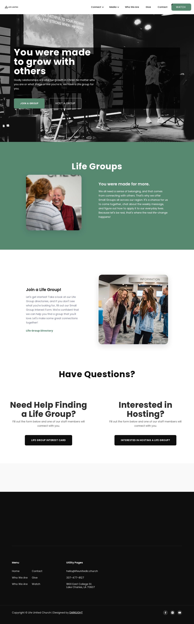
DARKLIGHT (76, 612)
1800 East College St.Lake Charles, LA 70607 (80, 585)
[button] (97, 7)
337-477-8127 (75, 577)
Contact (162, 7)
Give (148, 7)
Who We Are (132, 7)
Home (15, 571)
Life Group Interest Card (48, 440)
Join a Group (29, 103)
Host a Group (65, 103)
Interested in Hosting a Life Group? (145, 440)
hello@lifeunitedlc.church (82, 571)
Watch (36, 584)
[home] (11, 7)
